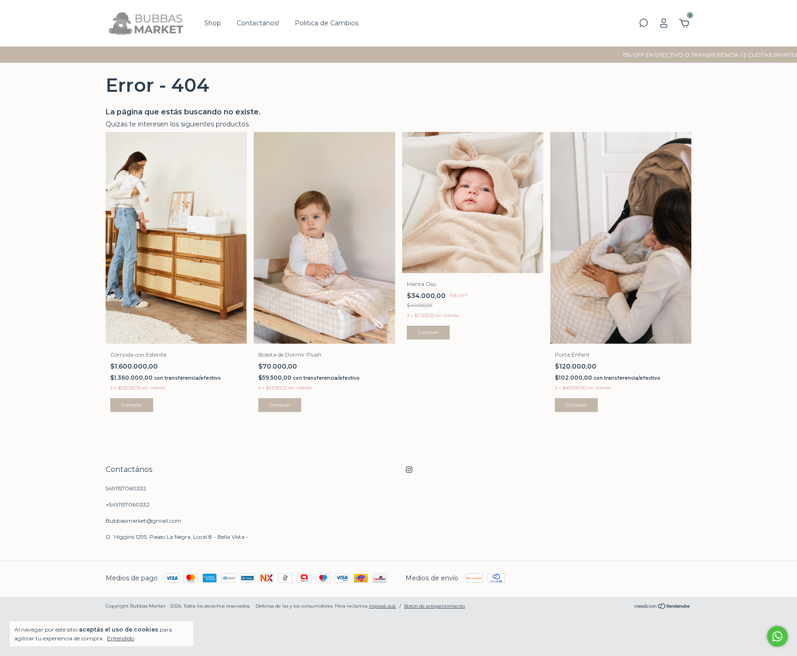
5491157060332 (126, 488)
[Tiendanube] (662, 607)
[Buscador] (643, 24)
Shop (212, 23)
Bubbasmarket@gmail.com (143, 520)
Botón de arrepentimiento (434, 606)
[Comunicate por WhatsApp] (777, 636)
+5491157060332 (127, 504)
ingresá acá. (382, 606)
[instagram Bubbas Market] (409, 469)
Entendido (120, 638)
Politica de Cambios (326, 23)
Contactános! (258, 23)
